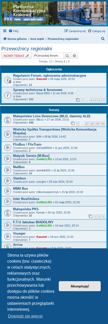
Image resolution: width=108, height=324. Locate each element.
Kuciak (40, 212)
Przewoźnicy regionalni (26, 48)
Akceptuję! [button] (80, 286)
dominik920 (43, 170)
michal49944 (44, 147)
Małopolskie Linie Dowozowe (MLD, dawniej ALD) (51, 116)
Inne (18, 81)
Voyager (19, 233)
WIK (38, 136)
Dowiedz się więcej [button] (25, 316)
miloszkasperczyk (47, 191)
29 (97, 123)
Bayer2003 (43, 93)
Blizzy (40, 119)
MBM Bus (20, 188)
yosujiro (41, 181)
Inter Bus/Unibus (26, 199)
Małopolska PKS (26, 209)
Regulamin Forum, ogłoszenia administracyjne (49, 75)
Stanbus (19, 178)
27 (87, 123)
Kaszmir (41, 78)
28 (92, 123)
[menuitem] (14, 31)
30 (102, 123)
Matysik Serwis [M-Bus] (31, 156)
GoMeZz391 (44, 159)
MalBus (19, 167)
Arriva (17, 245)
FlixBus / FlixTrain (27, 144)
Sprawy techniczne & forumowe (37, 90)
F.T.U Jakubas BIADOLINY (33, 222)
